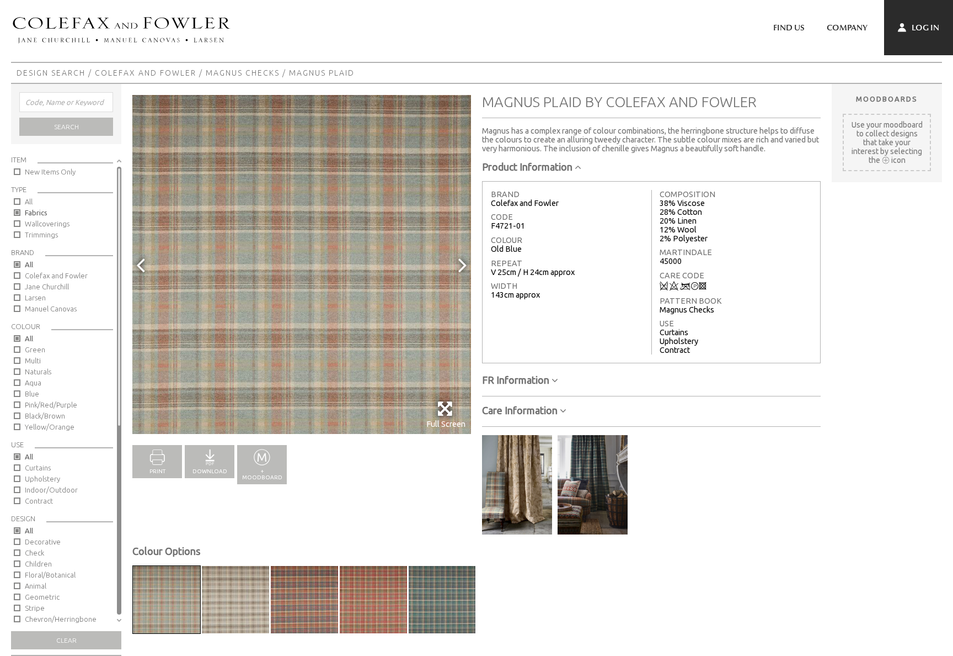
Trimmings (41, 235)
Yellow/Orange (49, 427)
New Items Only (50, 172)
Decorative (43, 542)
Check (34, 553)
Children (38, 564)
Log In (924, 28)
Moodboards (887, 99)
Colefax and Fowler (145, 72)
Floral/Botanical (50, 575)
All (29, 201)
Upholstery (42, 479)
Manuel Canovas (51, 309)
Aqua (33, 383)
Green (35, 349)
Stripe (35, 608)
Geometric (42, 597)
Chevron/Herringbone (61, 619)
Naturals (38, 371)
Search (66, 126)
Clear (66, 640)
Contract (39, 501)
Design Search (51, 72)
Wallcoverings (47, 224)
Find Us (789, 28)
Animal (35, 586)
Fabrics (36, 212)
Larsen (35, 297)
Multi (33, 360)
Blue (32, 394)
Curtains (38, 468)
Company (847, 28)
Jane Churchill (47, 286)
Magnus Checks (243, 72)
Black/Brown (45, 416)
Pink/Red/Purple (51, 405)
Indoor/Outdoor (51, 490)
